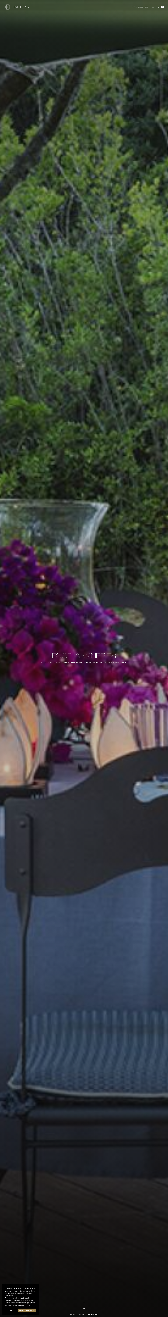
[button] (19, 1305)
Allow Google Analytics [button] (26, 1310)
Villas (81, 1314)
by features (93, 1314)
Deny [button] (11, 1310)
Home (72, 1314)
